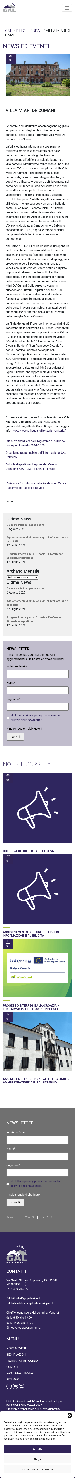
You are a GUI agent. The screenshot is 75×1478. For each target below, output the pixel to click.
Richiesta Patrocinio (22, 1361)
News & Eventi (16, 1348)
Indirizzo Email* (17, 666)
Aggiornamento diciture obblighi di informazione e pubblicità (37, 539)
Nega (37, 1459)
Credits (46, 1217)
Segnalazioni (16, 1354)
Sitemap (12, 1379)
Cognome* (13, 699)
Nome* (11, 682)
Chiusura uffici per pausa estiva (25, 524)
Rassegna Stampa (19, 1373)
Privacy (11, 1217)
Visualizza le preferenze (38, 1469)
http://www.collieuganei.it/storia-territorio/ (39, 430)
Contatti (12, 1367)
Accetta (37, 1449)
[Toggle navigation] (67, 8)
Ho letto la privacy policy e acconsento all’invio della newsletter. (35, 718)
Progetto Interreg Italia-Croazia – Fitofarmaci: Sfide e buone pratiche (35, 556)
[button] (69, 1415)
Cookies (28, 1217)
